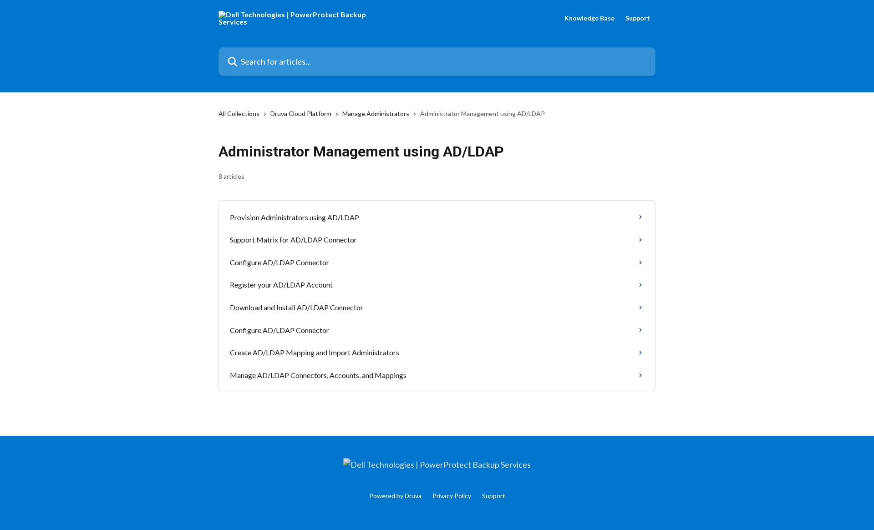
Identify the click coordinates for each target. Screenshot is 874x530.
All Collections (238, 113)
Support (637, 18)
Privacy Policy (451, 496)
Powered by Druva (395, 496)
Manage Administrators (375, 113)
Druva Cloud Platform (300, 113)
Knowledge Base (589, 18)
